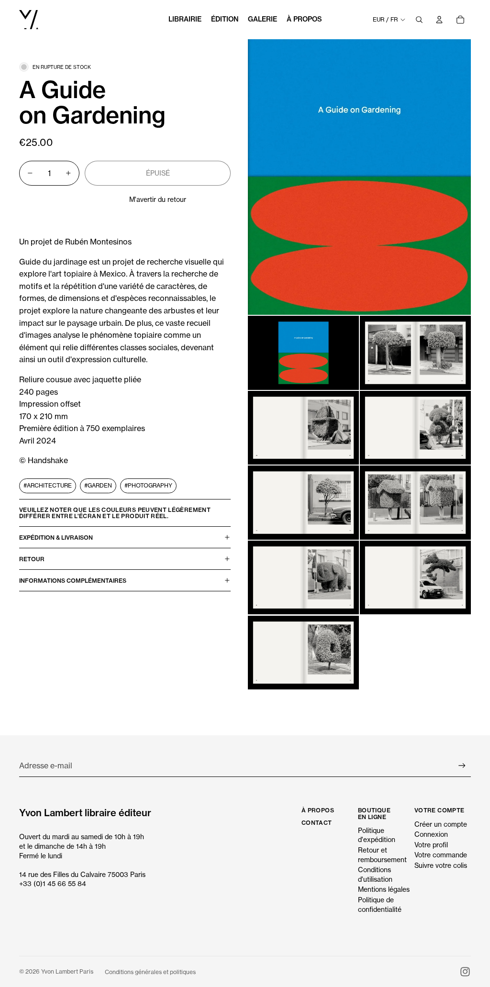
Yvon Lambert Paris (67, 971)
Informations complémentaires (72, 580)
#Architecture (47, 485)
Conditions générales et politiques (150, 972)
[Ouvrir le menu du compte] (439, 19)
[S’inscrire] (462, 766)
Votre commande (440, 855)
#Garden (98, 485)
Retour (32, 559)
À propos (317, 810)
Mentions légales (384, 889)
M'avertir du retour (157, 199)
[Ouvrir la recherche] (419, 19)
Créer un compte (440, 824)
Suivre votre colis (440, 865)
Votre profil (431, 845)
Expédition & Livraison (56, 537)
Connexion (431, 834)
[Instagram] (465, 971)
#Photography (148, 485)
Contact (316, 822)
